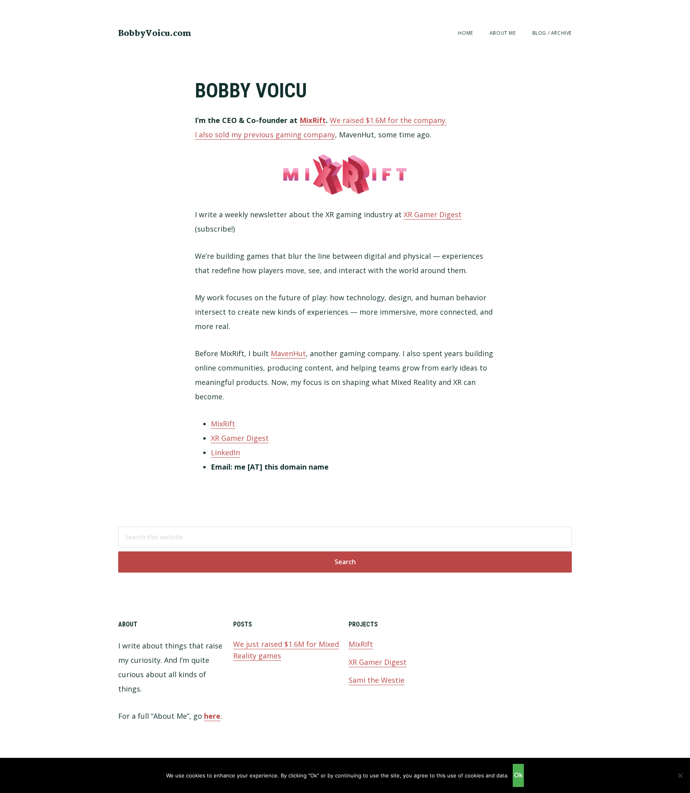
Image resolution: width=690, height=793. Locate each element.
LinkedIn (225, 452)
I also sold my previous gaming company (265, 134)
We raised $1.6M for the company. (388, 120)
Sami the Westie (376, 680)
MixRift (312, 120)
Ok (518, 775)
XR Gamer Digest (433, 214)
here (212, 716)
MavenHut (288, 353)
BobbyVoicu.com (154, 33)
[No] (680, 775)
